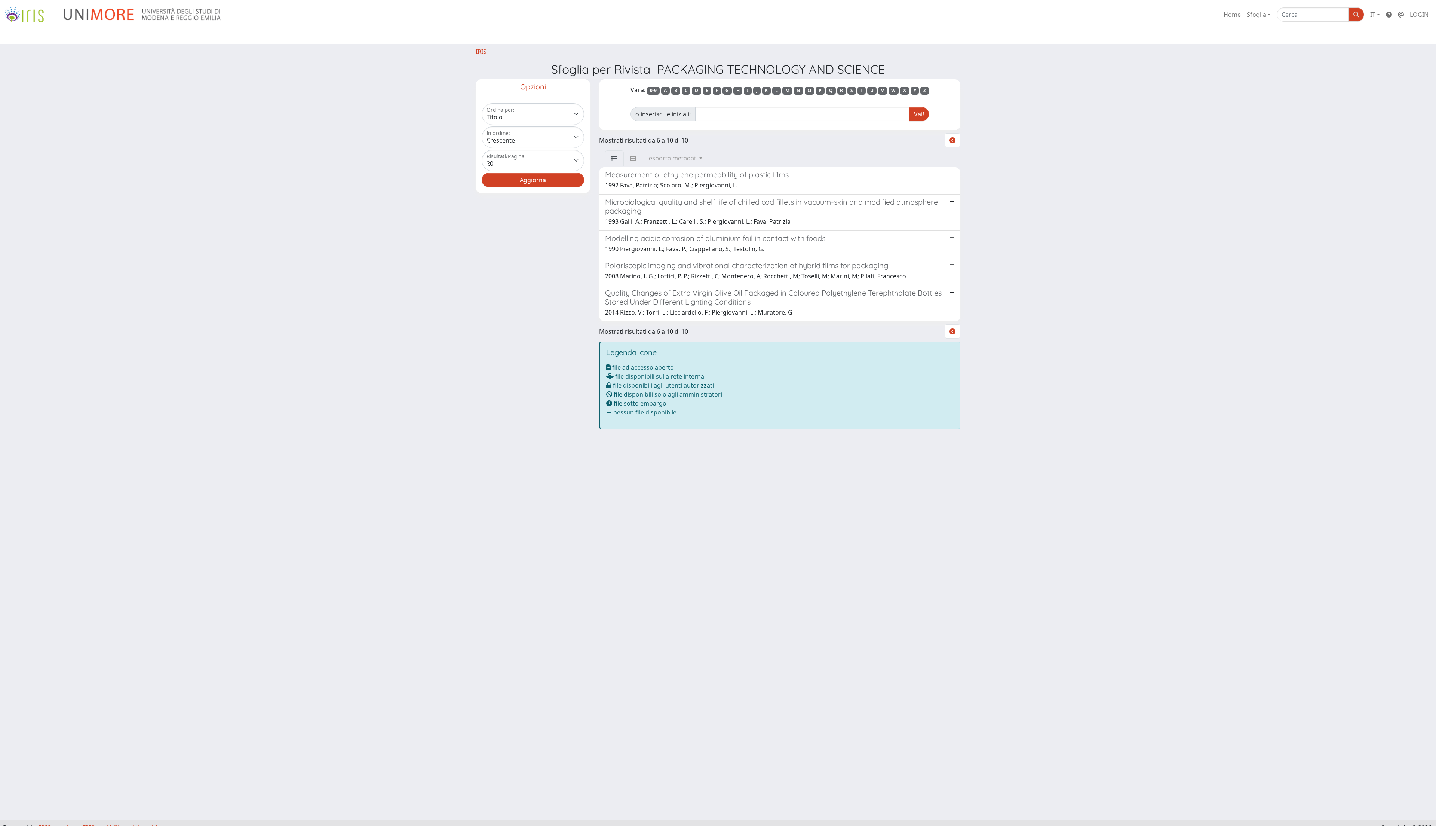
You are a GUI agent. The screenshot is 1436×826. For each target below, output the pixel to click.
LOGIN (1419, 14)
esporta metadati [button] (673, 158)
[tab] (614, 158)
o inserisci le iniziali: (663, 114)
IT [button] (1372, 14)
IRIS (481, 52)
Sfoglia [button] (1256, 14)
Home (1232, 14)
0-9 (653, 90)
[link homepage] (27, 15)
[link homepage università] (142, 15)
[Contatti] (1401, 14)
